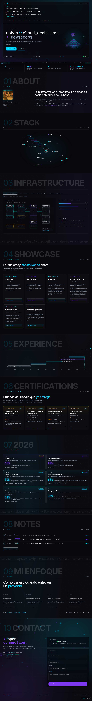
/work (36, 62)
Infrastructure (11, 310)
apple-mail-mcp (77, 279)
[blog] (90, 353)
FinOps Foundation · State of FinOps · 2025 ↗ (16, 483)
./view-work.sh (11, 48)
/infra (32, 62)
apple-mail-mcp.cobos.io (76, 281)
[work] (90, 348)
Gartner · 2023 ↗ (52, 467)
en (87, 698)
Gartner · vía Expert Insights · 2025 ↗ (57, 483)
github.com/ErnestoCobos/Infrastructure (14, 313)
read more (11, 549)
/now (55, 62)
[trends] (90, 352)
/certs (43, 62)
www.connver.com (52, 281)
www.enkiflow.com (10, 281)
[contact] (90, 356)
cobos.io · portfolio (34, 310)
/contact (64, 62)
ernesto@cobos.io (10, 652)
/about (23, 62)
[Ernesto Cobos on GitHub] (8, 95)
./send (52, 684)
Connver (52, 279)
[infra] (90, 347)
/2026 (47, 62)
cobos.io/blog (9, 658)
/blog (51, 62)
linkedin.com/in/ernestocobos (12, 656)
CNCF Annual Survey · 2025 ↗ (11, 467)
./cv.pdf (81, 62)
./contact (21, 48)
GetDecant (31, 279)
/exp (39, 62)
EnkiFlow (9, 279)
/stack (27, 62)
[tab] (10, 193)
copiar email (19, 652)
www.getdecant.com (32, 281)
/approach (59, 62)
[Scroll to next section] (47, 60)
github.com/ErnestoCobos (13, 654)
